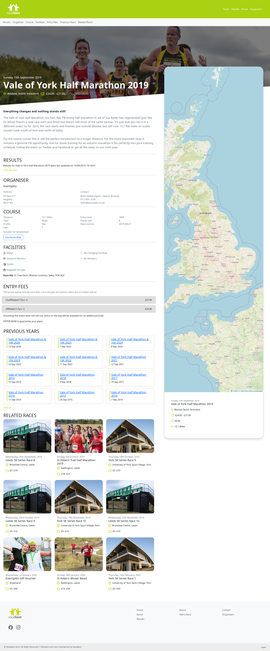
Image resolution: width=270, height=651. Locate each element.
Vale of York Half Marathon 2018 (77, 376)
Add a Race (185, 614)
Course (29, 22)
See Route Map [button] (13, 237)
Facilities (40, 22)
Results (235, 9)
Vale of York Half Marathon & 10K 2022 (78, 358)
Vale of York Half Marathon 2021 (128, 358)
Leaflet (235, 391)
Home (140, 610)
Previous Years (68, 22)
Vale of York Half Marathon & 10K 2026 (27, 340)
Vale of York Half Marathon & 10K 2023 (27, 358)
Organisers (256, 9)
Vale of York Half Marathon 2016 (25, 394)
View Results (10, 170)
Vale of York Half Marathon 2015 (77, 394)
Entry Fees (52, 22)
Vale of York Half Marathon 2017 (128, 376)
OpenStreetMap (247, 391)
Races (226, 9)
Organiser (18, 22)
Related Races (85, 22)
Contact (226, 610)
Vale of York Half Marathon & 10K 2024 (130, 340)
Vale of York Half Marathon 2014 (128, 394)
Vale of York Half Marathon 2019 (25, 376)
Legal (263, 647)
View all (7, 407)
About (244, 9)
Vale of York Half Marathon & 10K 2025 (78, 340)
